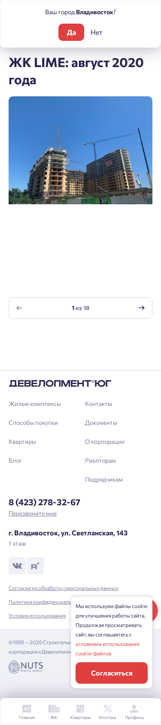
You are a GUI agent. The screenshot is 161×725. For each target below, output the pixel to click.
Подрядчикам (104, 479)
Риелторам (100, 460)
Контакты (98, 403)
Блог (15, 460)
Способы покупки (33, 422)
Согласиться (112, 673)
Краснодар (33, 339)
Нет (97, 32)
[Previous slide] (19, 308)
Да (71, 32)
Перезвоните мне (33, 513)
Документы (101, 422)
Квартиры (22, 441)
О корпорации (105, 441)
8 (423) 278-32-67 (44, 502)
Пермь (27, 353)
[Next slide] (141, 308)
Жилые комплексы (35, 403)
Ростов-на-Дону (41, 368)
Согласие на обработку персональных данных (63, 588)
